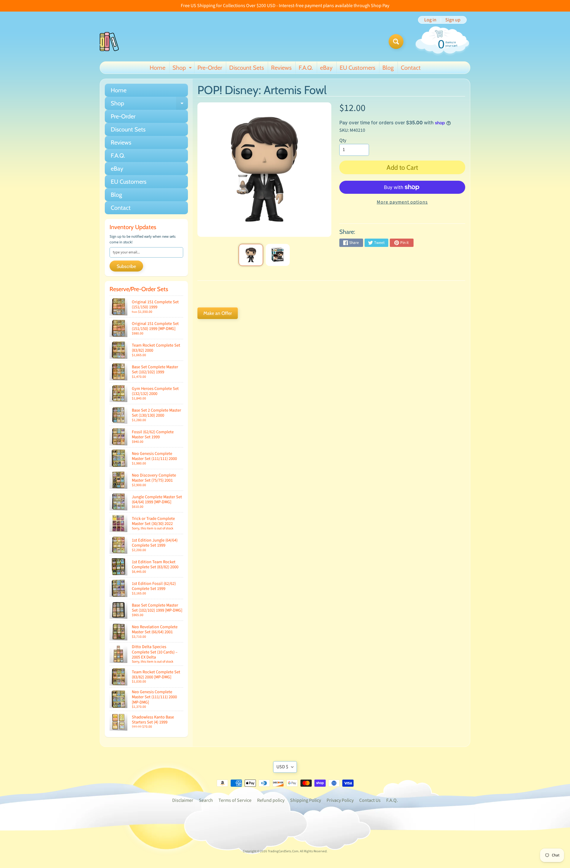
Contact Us (370, 800)
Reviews (281, 67)
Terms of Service (234, 800)
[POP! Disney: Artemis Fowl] (251, 255)
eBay (326, 67)
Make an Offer (217, 313)
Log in (430, 20)
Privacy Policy (340, 800)
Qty (342, 140)
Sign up (452, 20)
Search (206, 800)
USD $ (282, 767)
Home (157, 67)
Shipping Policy (305, 800)
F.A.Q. (306, 67)
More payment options (402, 202)
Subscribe (126, 266)
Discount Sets (246, 67)
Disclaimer (182, 800)
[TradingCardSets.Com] (109, 41)
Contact (411, 67)
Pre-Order (209, 67)
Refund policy (270, 800)
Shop (182, 69)
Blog (388, 67)
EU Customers (357, 67)
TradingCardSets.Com (283, 851)
